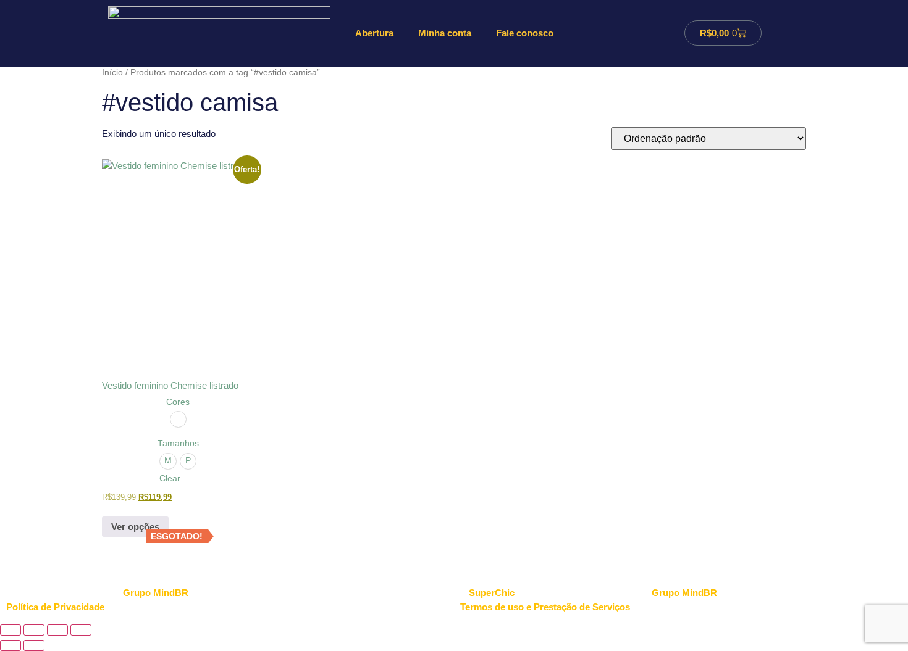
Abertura (374, 33)
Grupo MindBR (684, 592)
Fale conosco (524, 33)
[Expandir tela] (33, 630)
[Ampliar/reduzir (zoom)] (10, 630)
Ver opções (135, 526)
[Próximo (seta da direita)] (33, 645)
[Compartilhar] (57, 630)
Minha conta (444, 33)
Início (112, 72)
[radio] (178, 419)
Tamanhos (178, 443)
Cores (178, 402)
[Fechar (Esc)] (80, 630)
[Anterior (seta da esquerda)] (10, 645)
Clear (169, 478)
